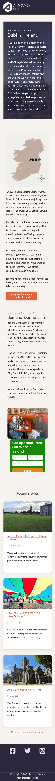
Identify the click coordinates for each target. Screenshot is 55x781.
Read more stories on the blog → (27, 732)
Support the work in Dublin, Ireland (21, 296)
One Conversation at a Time (24, 689)
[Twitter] (27, 751)
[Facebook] (12, 751)
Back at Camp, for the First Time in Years (27, 537)
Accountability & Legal (28, 777)
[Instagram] (42, 751)
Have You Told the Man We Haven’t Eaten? (23, 614)
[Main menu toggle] (49, 7)
